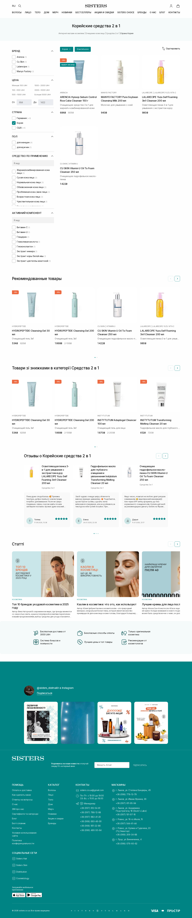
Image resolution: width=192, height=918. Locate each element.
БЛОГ (162, 12)
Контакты (17, 828)
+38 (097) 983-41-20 (90, 817)
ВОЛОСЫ (16, 12)
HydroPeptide (19, 326)
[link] (178, 6)
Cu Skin (63, 164)
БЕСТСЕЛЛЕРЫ (83, 12)
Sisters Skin (21, 865)
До (35, 102)
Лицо (50, 795)
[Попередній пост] (29, 722)
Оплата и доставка (22, 790)
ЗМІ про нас (18, 809)
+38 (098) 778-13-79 (126, 794)
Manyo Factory (109, 93)
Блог (14, 818)
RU (14, 5)
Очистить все (83, 49)
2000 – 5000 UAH (42, 90)
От (13, 102)
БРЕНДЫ (142, 12)
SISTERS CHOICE (125, 12)
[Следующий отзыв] (165, 456)
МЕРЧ (55, 12)
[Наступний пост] (162, 722)
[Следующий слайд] (177, 278)
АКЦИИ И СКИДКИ (104, 12)
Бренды (52, 823)
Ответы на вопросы (22, 799)
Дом (50, 804)
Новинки (52, 814)
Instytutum (104, 416)
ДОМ (46, 12)
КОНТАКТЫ (174, 12)
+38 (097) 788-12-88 (90, 812)
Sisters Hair (21, 858)
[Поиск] (20, 6)
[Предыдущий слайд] (170, 278)
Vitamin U (73, 164)
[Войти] (171, 6)
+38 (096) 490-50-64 (91, 830)
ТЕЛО (37, 12)
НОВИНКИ (67, 12)
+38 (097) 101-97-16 (126, 814)
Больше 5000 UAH (42, 94)
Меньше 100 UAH (19, 85)
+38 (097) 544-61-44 (126, 823)
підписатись (140, 765)
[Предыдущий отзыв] (158, 456)
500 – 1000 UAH (19, 94)
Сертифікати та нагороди (25, 814)
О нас (15, 804)
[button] (66, 49)
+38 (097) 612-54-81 (90, 808)
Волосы (52, 790)
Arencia (64, 93)
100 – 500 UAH (18, 90)
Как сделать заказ (21, 795)
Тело (50, 799)
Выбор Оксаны (68, 65)
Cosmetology (22, 878)
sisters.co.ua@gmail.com (92, 790)
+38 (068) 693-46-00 (91, 821)
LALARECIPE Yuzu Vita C (165, 93)
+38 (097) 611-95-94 (126, 803)
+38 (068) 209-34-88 (126, 834)
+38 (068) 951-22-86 (90, 825)
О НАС (153, 12)
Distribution (21, 871)
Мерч (51, 809)
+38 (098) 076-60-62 (126, 843)
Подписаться (44, 693)
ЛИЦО (28, 12)
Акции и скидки (55, 818)
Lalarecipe (147, 93)
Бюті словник (19, 823)
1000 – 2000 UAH (41, 85)
